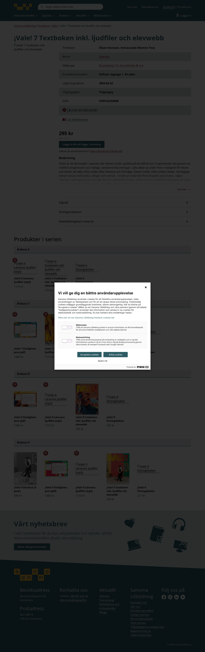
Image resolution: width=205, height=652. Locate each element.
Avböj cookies (115, 354)
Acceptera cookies (89, 354)
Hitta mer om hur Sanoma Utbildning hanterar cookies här (86, 317)
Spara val (102, 361)
